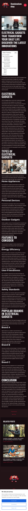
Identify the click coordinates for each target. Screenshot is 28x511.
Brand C (5, 72)
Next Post (14, 414)
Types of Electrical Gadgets (7, 56)
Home (14, 488)
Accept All (14, 500)
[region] (14, 500)
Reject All (14, 508)
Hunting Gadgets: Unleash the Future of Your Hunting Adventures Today (13, 439)
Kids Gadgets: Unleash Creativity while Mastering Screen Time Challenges (13, 459)
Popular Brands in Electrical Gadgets (9, 68)
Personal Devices (7, 59)
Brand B (5, 71)
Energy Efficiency (7, 63)
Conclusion (4, 74)
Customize (14, 504)
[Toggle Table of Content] (14, 53)
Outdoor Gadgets (7, 60)
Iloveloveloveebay (16, 5)
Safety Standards (7, 66)
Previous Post (14, 411)
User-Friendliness (7, 65)
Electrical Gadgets (5, 54)
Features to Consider (6, 62)
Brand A (5, 69)
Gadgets (4, 49)
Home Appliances (7, 57)
